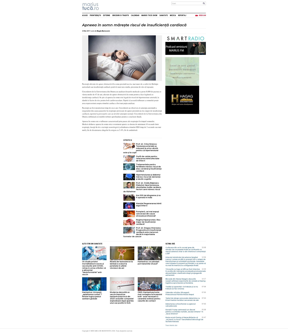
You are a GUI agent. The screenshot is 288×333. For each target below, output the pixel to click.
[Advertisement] (101, 153)
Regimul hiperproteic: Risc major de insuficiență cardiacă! (148, 222)
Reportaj (182, 15)
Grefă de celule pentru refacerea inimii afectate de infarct (147, 158)
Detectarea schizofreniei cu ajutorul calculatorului (180, 305)
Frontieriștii (95, 15)
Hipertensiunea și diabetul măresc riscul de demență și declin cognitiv (148, 177)
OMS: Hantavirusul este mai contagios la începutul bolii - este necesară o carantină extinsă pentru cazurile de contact (150, 296)
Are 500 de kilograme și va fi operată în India (148, 196)
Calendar (135, 15)
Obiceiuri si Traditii (120, 15)
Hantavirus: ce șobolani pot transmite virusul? (148, 263)
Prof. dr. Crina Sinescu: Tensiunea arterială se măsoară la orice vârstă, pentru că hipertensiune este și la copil (140, 148)
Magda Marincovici (103, 31)
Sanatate (163, 15)
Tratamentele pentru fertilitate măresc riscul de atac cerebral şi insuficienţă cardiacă (149, 167)
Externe (106, 15)
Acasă (85, 15)
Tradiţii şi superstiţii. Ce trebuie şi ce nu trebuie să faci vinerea (181, 288)
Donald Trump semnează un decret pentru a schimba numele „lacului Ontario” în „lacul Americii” (184, 312)
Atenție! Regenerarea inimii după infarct (148, 204)
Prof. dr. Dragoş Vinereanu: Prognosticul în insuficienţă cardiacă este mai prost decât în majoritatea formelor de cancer (142, 232)
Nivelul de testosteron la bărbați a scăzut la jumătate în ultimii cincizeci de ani (121, 265)
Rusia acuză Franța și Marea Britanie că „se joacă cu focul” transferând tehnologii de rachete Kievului (184, 319)
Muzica (173, 15)
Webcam (202, 15)
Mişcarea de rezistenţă (102, 6)
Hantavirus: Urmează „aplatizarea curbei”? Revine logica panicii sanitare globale (92, 295)
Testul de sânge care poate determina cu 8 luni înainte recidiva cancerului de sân (182, 299)
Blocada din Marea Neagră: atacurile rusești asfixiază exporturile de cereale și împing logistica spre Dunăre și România (185, 281)
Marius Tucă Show (149, 15)
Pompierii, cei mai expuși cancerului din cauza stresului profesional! (147, 214)
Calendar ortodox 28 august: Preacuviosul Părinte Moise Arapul (179, 293)
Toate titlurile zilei (171, 325)
